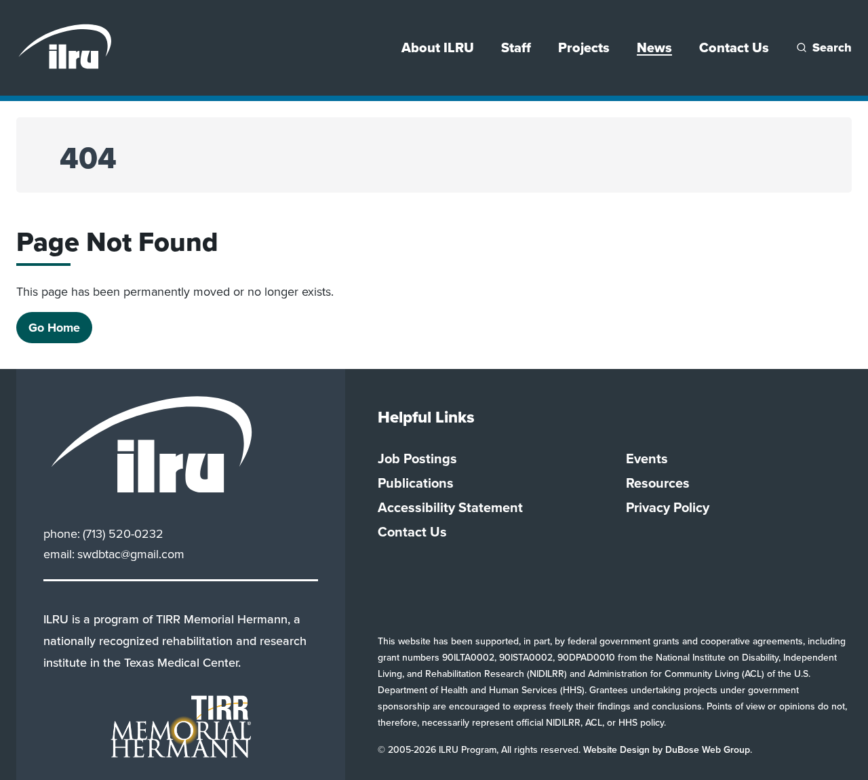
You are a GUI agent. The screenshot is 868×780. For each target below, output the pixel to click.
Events (647, 458)
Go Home (54, 327)
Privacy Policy (667, 507)
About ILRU (437, 47)
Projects (584, 47)
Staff (516, 47)
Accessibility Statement (450, 507)
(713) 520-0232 (123, 534)
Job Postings (417, 458)
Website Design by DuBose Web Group (666, 750)
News (654, 47)
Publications (416, 483)
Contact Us (734, 47)
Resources (658, 483)
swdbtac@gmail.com (130, 554)
